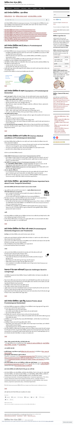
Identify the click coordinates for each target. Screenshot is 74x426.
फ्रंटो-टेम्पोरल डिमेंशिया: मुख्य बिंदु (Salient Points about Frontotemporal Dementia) (22, 39)
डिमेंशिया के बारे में (9, 8)
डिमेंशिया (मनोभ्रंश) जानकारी (8, 402)
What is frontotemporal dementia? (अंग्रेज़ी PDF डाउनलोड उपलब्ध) (19, 358)
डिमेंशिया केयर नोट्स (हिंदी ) (13, 2)
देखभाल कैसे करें (16, 8)
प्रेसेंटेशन (29, 8)
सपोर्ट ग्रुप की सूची (45, 364)
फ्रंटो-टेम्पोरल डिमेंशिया (26, 404)
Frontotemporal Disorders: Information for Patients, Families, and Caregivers (26, 359)
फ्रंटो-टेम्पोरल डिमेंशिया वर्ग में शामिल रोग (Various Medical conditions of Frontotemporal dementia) (25, 33)
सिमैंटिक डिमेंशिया (32, 404)
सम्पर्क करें (55, 31)
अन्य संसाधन (35, 8)
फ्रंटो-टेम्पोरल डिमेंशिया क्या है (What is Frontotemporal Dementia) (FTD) (19, 29)
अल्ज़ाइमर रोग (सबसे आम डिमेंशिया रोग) (34, 343)
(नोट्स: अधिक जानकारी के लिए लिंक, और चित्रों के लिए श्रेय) (16, 40)
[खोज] (69, 15)
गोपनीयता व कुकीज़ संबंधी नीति (49, 421)
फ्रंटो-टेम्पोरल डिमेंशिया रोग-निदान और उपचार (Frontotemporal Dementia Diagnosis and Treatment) (25, 36)
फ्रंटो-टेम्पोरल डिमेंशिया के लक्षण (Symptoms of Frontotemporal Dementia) (20, 31)
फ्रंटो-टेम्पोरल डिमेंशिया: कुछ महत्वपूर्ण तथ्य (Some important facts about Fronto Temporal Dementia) (25, 34)
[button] (44, 8)
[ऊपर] (5, 86)
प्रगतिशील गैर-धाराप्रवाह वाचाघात (15, 404)
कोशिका (5, 404)
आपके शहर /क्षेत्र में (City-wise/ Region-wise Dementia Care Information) (60, 103)
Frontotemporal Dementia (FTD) (27, 356)
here (8, 361)
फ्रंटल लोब (21, 404)
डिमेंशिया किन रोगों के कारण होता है (28, 351)
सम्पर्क (40, 8)
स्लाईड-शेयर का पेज (58, 142)
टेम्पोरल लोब (8, 404)
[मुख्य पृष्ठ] (5, 8)
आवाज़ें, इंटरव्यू (23, 8)
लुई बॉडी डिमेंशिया (22, 345)
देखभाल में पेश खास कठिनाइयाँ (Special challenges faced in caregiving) (19, 37)
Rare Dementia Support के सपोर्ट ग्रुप (23, 365)
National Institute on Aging (61, 89)
